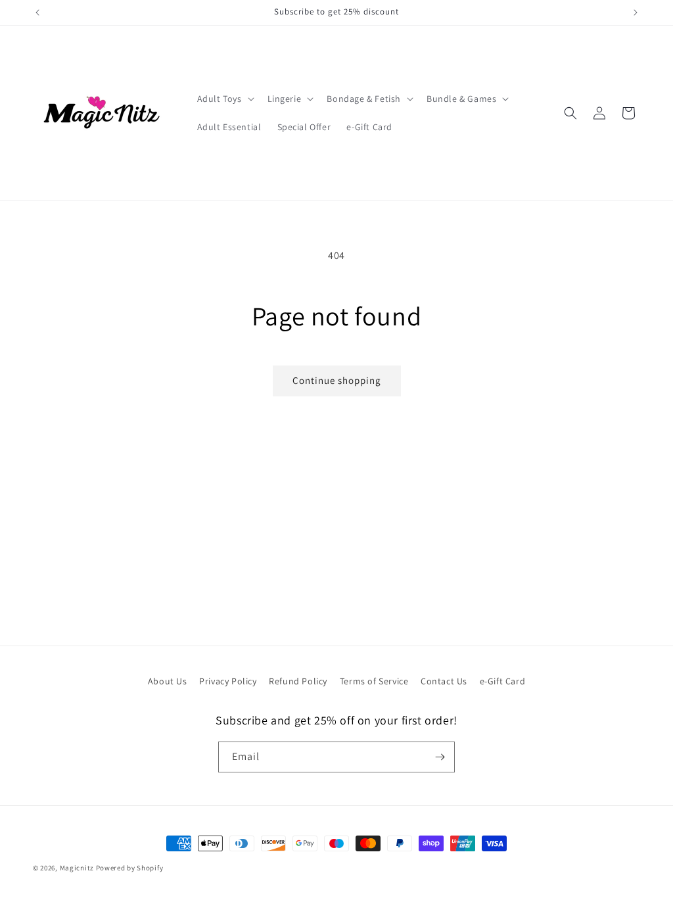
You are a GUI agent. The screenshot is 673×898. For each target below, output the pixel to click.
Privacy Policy (227, 681)
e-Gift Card (503, 681)
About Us (167, 681)
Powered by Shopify (130, 867)
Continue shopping (336, 380)
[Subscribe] (439, 757)
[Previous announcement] (37, 12)
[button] (224, 98)
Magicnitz (77, 867)
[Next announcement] (635, 12)
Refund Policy (298, 681)
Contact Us (444, 681)
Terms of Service (374, 681)
